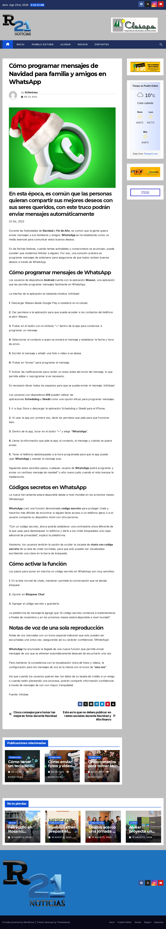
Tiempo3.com (151, 153)
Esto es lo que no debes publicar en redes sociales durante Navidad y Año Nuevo (87, 716)
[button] (161, 44)
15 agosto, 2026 (142, 837)
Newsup (49, 922)
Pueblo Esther (42, 44)
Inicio (21, 44)
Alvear (65, 44)
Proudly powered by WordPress (18, 922)
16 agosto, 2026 (102, 837)
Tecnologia (15, 757)
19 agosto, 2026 (21, 837)
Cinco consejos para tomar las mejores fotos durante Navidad (35, 714)
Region (83, 44)
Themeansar (63, 922)
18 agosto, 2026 (62, 837)
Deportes (102, 44)
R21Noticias (31, 92)
